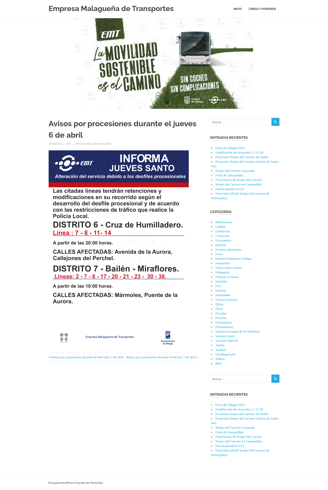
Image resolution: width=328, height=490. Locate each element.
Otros (219, 308)
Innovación (222, 263)
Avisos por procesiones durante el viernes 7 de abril (161, 357)
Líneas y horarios (262, 9)
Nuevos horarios (226, 299)
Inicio (237, 9)
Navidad (220, 281)
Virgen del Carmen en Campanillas (238, 184)
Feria (218, 254)
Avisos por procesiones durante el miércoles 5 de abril (86, 357)
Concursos (222, 236)
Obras (219, 304)
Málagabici (222, 272)
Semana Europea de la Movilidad (237, 331)
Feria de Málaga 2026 (229, 148)
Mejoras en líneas (227, 277)
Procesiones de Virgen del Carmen (238, 179)
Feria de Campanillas (229, 175)
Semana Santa (102, 143)
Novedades (223, 295)
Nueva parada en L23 (229, 189)
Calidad (220, 226)
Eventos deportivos (228, 249)
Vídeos (220, 359)
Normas (220, 290)
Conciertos (222, 231)
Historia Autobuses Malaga (233, 258)
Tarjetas (220, 349)
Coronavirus (223, 240)
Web (218, 363)
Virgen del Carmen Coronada (235, 170)
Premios (221, 318)
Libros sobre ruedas (228, 267)
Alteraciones (223, 222)
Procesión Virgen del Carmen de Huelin (242, 157)
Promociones (224, 327)
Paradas (220, 313)
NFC (218, 286)
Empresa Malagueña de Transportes (111, 8)
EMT (68, 143)
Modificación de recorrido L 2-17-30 (239, 152)
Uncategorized (225, 354)
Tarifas (219, 345)
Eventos (220, 245)
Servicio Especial (226, 340)
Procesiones (84, 143)
